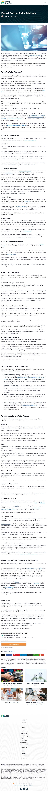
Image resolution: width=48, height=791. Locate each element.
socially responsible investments (28, 554)
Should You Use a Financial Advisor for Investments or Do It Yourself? (35, 703)
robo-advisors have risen (34, 55)
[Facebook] (21, 789)
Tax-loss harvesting (6, 524)
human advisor (16, 160)
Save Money (24, 738)
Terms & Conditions (24, 785)
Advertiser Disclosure (43, 5)
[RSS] (27, 789)
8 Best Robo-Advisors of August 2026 (35, 684)
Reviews (24, 727)
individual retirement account (35, 117)
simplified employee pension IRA (16, 118)
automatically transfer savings (29, 405)
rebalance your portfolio (25, 171)
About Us (24, 753)
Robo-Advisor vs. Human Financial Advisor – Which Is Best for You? (12, 684)
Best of (24, 725)
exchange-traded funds (21, 206)
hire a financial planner (30, 140)
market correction (11, 254)
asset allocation (9, 173)
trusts (35, 503)
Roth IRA (3, 118)
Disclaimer (31, 785)
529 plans (42, 503)
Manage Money (24, 736)
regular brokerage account (38, 115)
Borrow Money (24, 742)
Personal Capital (9, 587)
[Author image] (2, 16)
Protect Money (24, 745)
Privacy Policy (17, 785)
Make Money (24, 733)
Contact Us (24, 758)
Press (24, 756)
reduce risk (27, 201)
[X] (24, 789)
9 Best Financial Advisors (12, 702)
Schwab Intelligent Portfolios (34, 568)
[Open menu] (45, 2)
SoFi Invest (36, 583)
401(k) (16, 506)
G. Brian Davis (6, 16)
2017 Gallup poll (28, 231)
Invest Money (6, 10)
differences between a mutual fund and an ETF (28, 377)
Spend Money (24, 740)
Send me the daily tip (14, 644)
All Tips (24, 722)
